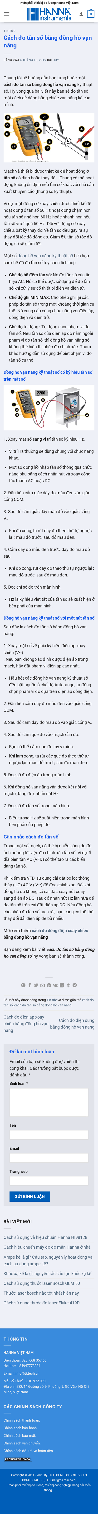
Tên (13, 1125)
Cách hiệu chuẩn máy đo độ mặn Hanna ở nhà (47, 1247)
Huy (56, 60)
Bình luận (19, 1083)
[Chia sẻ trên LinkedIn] (62, 985)
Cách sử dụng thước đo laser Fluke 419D (42, 1303)
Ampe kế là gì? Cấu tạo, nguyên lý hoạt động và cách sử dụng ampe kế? (48, 1260)
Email (14, 1148)
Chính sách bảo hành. (21, 1428)
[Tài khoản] (81, 14)
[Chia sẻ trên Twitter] (36, 985)
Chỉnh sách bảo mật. (20, 1436)
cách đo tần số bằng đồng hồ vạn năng (43, 1005)
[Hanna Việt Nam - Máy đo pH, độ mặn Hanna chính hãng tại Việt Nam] (49, 14)
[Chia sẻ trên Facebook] (30, 985)
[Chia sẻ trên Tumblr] (68, 985)
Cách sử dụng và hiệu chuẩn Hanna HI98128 (45, 1237)
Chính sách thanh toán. (22, 1420)
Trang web (19, 1171)
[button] (7, 14)
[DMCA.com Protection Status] (18, 1459)
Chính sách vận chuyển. (22, 1443)
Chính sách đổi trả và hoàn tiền (28, 1451)
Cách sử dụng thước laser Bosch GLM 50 (42, 1283)
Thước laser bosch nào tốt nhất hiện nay (41, 1293)
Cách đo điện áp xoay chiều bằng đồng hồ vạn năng (26, 1024)
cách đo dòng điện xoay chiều (60, 930)
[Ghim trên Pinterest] (49, 985)
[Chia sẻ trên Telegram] (75, 985)
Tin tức (9, 31)
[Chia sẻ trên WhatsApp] (23, 985)
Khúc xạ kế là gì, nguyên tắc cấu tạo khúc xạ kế (47, 1273)
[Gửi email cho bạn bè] (42, 985)
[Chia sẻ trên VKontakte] (55, 985)
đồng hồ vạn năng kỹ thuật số (45, 255)
